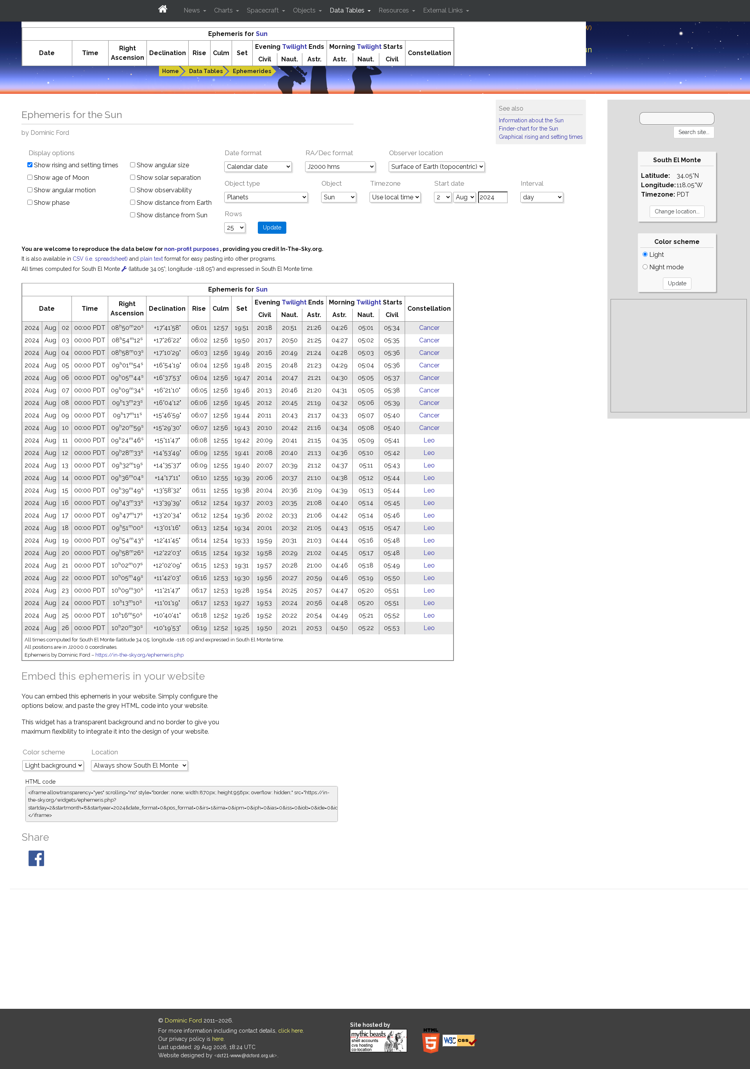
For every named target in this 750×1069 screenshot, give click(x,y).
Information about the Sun (531, 120)
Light (656, 254)
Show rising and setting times (75, 165)
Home (170, 71)
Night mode (666, 267)
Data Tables (206, 71)
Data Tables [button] (348, 10)
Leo (429, 440)
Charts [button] (224, 10)
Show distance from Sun (171, 215)
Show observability (163, 190)
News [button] (193, 10)
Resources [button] (395, 10)
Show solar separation (168, 177)
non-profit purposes (192, 249)
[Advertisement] (678, 355)
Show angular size (162, 165)
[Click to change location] (124, 268)
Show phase (51, 202)
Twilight (294, 46)
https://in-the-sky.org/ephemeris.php (139, 655)
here (217, 1039)
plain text (152, 259)
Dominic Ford (183, 1020)
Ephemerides (252, 71)
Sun (262, 34)
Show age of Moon (60, 177)
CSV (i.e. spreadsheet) (101, 259)
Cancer (429, 327)
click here (290, 1031)
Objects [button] (305, 10)
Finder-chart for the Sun (528, 128)
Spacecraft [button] (263, 10)
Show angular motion (64, 190)
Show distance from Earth (173, 202)
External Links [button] (443, 10)
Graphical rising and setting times (541, 137)
